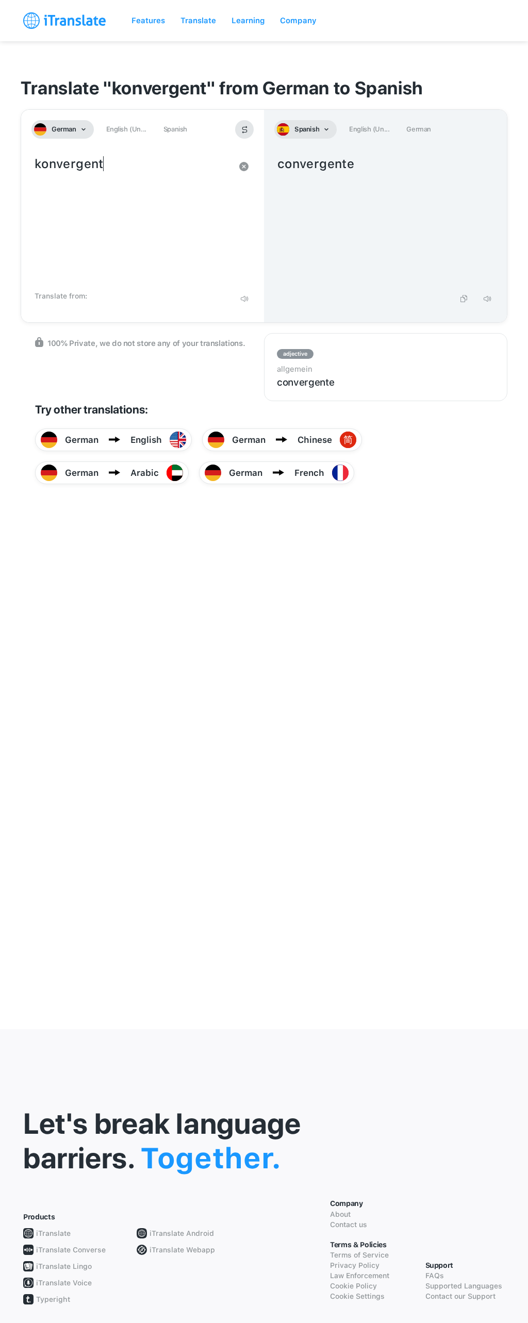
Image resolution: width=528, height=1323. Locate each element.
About (340, 1214)
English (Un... (126, 129)
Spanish (175, 129)
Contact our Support (460, 1296)
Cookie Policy (353, 1286)
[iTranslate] (64, 20)
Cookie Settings (357, 1296)
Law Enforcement (359, 1275)
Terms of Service (359, 1255)
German (418, 129)
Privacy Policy (355, 1265)
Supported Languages (463, 1286)
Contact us (348, 1224)
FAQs (434, 1275)
